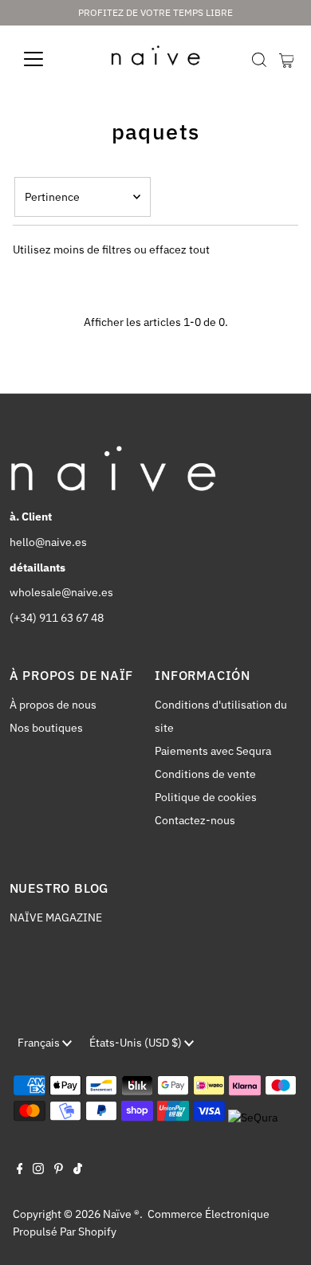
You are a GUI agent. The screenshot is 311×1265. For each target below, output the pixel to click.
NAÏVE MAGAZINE (56, 917)
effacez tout (179, 249)
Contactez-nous (195, 820)
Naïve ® (121, 1214)
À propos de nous (53, 704)
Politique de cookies (206, 797)
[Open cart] (286, 59)
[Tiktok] (77, 1170)
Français (40, 1042)
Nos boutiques (46, 728)
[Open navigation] (46, 59)
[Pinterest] (58, 1170)
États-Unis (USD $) (136, 1042)
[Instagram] (38, 1170)
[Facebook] (20, 1170)
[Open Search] (259, 60)
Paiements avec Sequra (213, 751)
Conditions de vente (205, 774)
